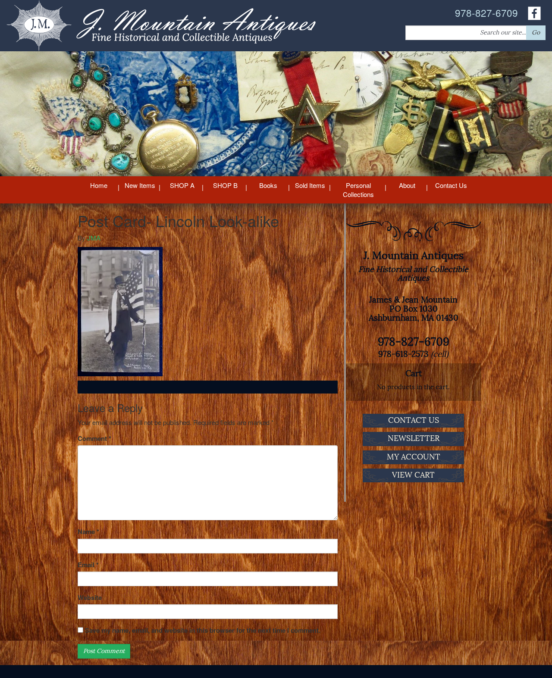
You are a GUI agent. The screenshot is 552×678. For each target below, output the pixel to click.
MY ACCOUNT (413, 457)
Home (98, 185)
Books (268, 185)
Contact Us (451, 185)
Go (536, 32)
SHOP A (182, 185)
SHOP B (225, 185)
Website (90, 597)
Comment (94, 438)
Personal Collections (358, 190)
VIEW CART (413, 475)
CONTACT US (413, 420)
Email (88, 564)
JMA (93, 237)
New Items (140, 185)
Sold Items (310, 185)
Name (88, 531)
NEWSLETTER (413, 438)
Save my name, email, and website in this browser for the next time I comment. (202, 630)
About (407, 185)
